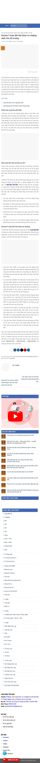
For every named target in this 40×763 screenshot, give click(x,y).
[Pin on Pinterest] (25, 350)
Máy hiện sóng (8, 569)
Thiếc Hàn (7, 595)
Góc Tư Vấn (4, 33)
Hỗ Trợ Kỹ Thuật (12, 33)
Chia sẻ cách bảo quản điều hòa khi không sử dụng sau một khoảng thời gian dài (23, 491)
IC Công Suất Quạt (9, 561)
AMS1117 (7, 606)
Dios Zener (7, 644)
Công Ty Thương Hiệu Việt (28, 760)
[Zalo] (4, 753)
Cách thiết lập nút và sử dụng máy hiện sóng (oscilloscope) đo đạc (20, 460)
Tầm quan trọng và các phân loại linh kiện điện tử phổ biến (22, 479)
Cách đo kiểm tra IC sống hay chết (13, 103)
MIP (6, 521)
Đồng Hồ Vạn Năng (9, 573)
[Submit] (25, 25)
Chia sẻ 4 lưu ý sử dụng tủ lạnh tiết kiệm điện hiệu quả (22, 484)
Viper (6, 550)
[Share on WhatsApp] (11, 350)
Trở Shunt (7, 656)
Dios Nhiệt (7, 637)
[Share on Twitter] (18, 350)
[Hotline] (4, 760)
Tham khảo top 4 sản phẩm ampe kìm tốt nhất (20, 435)
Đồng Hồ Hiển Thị (9, 587)
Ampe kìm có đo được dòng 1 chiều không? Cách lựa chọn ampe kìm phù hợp (10, 382)
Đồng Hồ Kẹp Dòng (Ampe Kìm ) (13, 580)
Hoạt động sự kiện (23, 33)
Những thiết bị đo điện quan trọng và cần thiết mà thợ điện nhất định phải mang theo (22, 466)
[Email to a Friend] (21, 350)
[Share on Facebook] (14, 350)
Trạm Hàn (7, 577)
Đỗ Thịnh (20, 41)
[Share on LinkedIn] (28, 350)
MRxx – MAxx (8, 542)
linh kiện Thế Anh (12, 185)
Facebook (6, 737)
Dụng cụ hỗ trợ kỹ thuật (11, 591)
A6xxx (6, 535)
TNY (6, 528)
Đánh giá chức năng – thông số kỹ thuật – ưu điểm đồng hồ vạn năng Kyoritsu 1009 (21, 442)
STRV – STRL (8, 539)
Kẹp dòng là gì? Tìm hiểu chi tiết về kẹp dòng (16, 106)
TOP (6, 524)
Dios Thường (8, 640)
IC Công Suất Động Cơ (10, 558)
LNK (6, 531)
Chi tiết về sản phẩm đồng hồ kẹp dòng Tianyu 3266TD (20, 454)
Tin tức (30, 33)
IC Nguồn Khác (8, 546)
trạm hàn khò (34, 230)
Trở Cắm (7, 652)
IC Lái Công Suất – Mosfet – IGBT (13, 618)
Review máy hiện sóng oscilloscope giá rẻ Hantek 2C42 (21, 448)
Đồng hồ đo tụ (8, 584)
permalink (12, 358)
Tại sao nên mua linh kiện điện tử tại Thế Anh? (20, 472)
